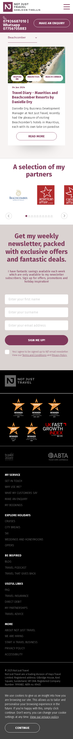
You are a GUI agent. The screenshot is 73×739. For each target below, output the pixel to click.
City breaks (12, 527)
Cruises (10, 521)
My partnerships (16, 608)
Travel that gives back (20, 573)
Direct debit (13, 602)
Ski (7, 533)
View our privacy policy (44, 717)
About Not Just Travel (20, 630)
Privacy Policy (15, 648)
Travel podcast (15, 567)
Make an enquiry (16, 499)
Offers (9, 545)
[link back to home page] (36, 381)
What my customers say (21, 493)
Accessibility (14, 654)
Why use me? (13, 487)
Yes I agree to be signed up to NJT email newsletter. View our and (40, 353)
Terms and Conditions (34, 355)
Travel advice (14, 614)
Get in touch (13, 481)
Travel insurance (17, 596)
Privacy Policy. (59, 355)
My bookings (14, 505)
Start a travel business (21, 642)
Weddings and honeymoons (24, 539)
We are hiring (14, 636)
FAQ (7, 590)
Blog (8, 561)
